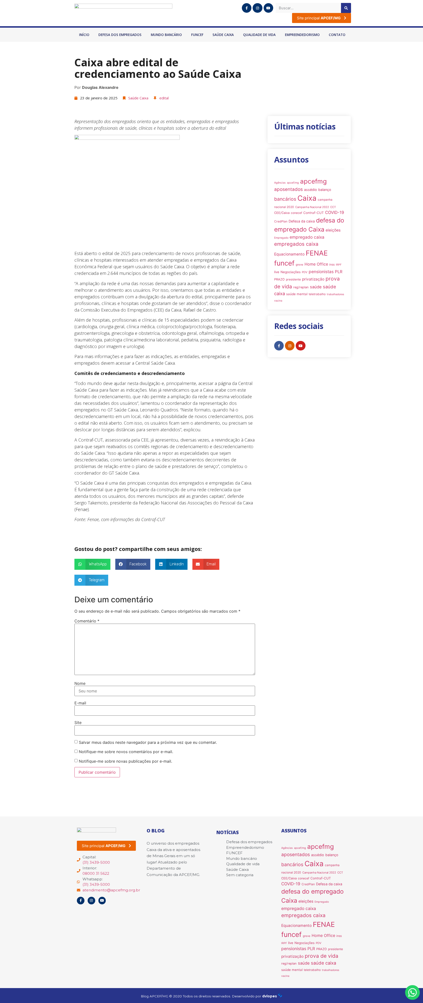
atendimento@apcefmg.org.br (111, 890)
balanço (324, 189)
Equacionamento (289, 254)
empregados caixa (296, 244)
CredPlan (280, 221)
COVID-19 (334, 212)
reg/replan (301, 287)
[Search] (346, 8)
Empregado (281, 237)
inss (332, 264)
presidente (293, 279)
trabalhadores (335, 294)
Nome (79, 683)
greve (299, 264)
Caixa (307, 198)
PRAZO (279, 279)
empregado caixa (307, 237)
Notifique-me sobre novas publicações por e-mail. (125, 761)
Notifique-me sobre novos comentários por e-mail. (126, 752)
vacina (278, 300)
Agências (280, 182)
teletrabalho (317, 294)
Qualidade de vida (259, 35)
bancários (285, 199)
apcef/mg (293, 182)
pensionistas (321, 271)
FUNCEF (197, 35)
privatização (313, 279)
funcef (284, 263)
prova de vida (321, 956)
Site (78, 722)
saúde (316, 286)
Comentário (86, 621)
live (276, 272)
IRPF (338, 264)
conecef (296, 213)
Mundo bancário (166, 35)
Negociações (291, 272)
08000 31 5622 (95, 873)
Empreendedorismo (302, 35)
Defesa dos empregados (119, 35)
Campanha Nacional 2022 (312, 207)
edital (164, 97)
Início (84, 35)
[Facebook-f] (246, 8)
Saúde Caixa (223, 35)
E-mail (80, 703)
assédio (310, 189)
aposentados (288, 189)
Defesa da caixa (302, 221)
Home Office (316, 264)
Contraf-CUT (313, 213)
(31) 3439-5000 (96, 862)
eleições (333, 230)
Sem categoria (239, 875)
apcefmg (313, 181)
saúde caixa (323, 963)
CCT (333, 207)
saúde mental (296, 294)
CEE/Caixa (282, 213)
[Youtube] (268, 8)
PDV (304, 272)
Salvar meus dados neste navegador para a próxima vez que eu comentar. (148, 742)
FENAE (317, 253)
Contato (337, 35)
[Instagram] (257, 8)
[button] (92, 564)
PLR (338, 271)
